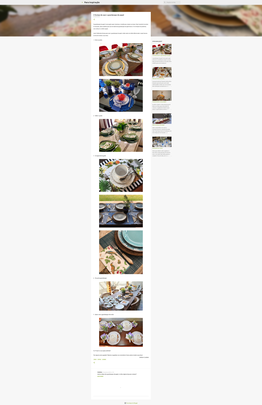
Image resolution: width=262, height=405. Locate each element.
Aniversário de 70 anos (157, 148)
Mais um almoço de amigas (158, 125)
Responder (100, 376)
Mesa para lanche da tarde (158, 78)
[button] (94, 19)
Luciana (104, 359)
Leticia (99, 359)
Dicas (95, 359)
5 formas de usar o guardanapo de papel (161, 55)
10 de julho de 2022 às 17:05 (108, 372)
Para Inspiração (92, 2)
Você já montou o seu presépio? (159, 101)
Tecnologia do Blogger (132, 403)
